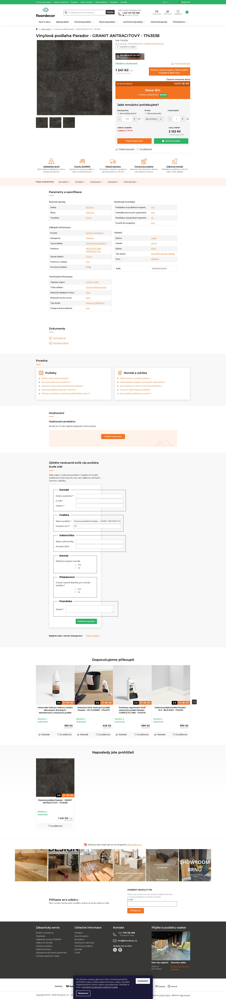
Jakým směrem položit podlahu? (135, 378)
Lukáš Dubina (164, 995)
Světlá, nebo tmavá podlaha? (55, 378)
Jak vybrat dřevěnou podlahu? (56, 382)
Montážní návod (60, 343)
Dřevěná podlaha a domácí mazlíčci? (58, 390)
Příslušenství (130, 182)
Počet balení (173, 110)
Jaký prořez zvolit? (154, 113)
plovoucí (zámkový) (95, 303)
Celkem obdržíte (124, 128)
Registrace (185, 2)
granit (154, 238)
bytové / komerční (94, 233)
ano (87, 308)
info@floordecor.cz (127, 941)
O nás (77, 953)
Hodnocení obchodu (84, 943)
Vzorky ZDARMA (82, 167)
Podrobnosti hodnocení (154, 44)
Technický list (59, 338)
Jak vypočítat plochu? (128, 113)
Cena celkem (174, 128)
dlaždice (155, 259)
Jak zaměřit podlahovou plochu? (135, 393)
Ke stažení (63, 182)
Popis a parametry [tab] (45, 182)
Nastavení (83, 993)
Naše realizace (101, 2)
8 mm (88, 218)
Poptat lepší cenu (134, 141)
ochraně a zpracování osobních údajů (100, 987)
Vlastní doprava (113, 167)
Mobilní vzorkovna (61, 2)
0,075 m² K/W (92, 282)
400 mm (90, 213)
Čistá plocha (122, 110)
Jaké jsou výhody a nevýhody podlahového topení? (65, 393)
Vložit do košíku (172, 141)
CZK (164, 2)
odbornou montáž (135, 58)
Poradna (74, 2)
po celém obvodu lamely (163, 254)
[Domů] (36, 29)
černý (154, 243)
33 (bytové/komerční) (96, 287)
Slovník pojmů (81, 936)
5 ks (87, 262)
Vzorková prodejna (43, 2)
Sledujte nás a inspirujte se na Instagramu (115, 845)
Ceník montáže (86, 2)
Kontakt (124, 2)
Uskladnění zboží (51, 167)
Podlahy (90, 238)
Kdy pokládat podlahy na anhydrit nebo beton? (142, 382)
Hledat (110, 12)
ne (152, 218)
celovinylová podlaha (96, 243)
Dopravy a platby (44, 946)
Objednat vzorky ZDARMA (48, 939)
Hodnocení (95, 182)
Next (194, 702)
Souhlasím (142, 981)
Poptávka (114, 2)
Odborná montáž (174, 167)
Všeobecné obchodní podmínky (51, 953)
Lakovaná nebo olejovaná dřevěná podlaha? (62, 386)
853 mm (90, 207)
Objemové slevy (43, 949)
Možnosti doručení (182, 63)
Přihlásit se (135, 910)
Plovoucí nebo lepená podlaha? (135, 390)
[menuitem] (44, 22)
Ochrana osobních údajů (47, 956)
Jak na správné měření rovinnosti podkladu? (141, 386)
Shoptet (186, 995)
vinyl (88, 293)
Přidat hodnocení (113, 436)
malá (153, 249)
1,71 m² (89, 257)
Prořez (147, 110)
